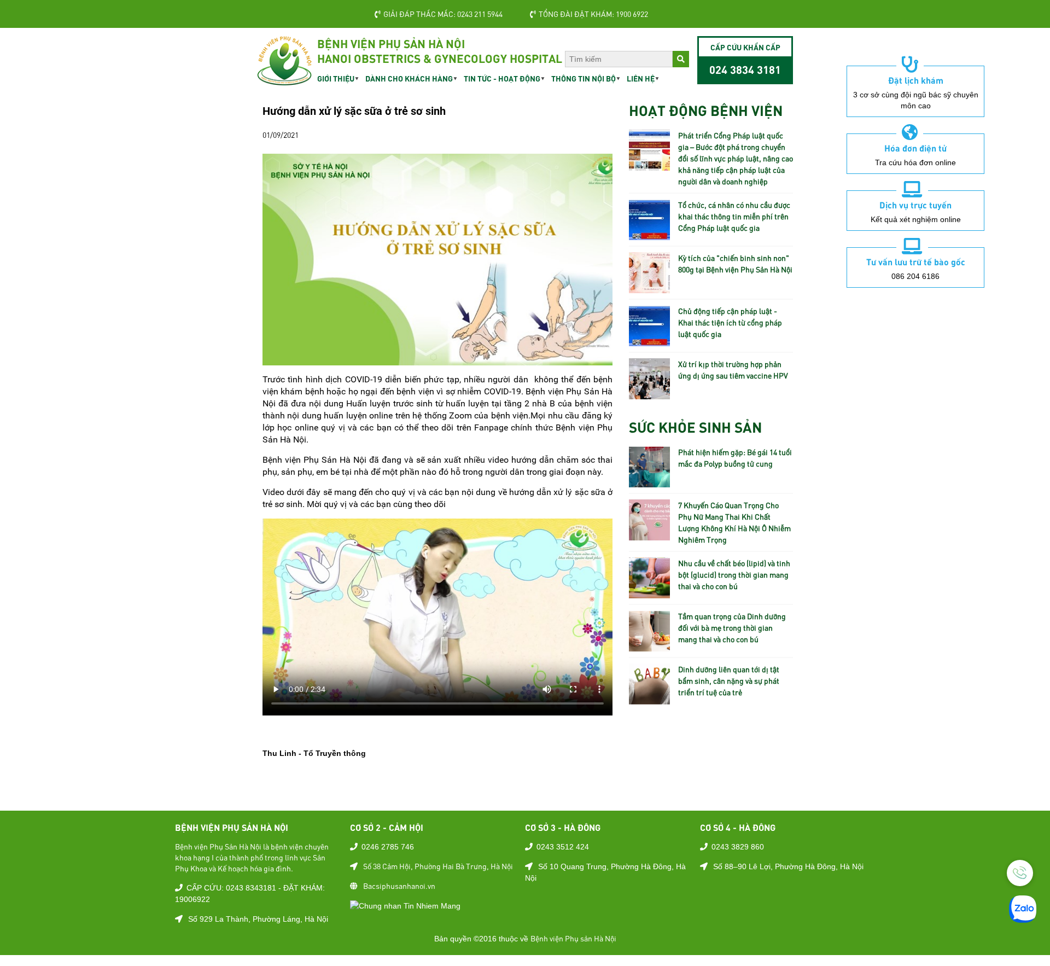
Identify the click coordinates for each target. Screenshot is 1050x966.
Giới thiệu (335, 78)
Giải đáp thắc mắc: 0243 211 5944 (443, 14)
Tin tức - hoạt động (502, 78)
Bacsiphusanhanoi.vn (399, 886)
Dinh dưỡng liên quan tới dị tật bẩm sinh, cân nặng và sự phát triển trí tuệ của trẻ (728, 680)
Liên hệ (641, 78)
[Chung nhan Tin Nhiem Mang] (405, 905)
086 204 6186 (915, 276)
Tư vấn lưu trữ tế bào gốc (915, 261)
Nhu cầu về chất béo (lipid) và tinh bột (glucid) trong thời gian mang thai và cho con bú (734, 574)
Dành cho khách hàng (409, 78)
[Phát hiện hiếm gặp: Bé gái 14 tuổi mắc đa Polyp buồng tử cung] (649, 481)
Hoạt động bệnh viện (706, 110)
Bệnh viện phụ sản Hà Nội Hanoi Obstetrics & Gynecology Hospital (439, 50)
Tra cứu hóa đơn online (915, 162)
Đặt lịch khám (915, 79)
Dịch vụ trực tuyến (915, 204)
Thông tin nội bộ (583, 78)
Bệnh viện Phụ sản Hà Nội (573, 938)
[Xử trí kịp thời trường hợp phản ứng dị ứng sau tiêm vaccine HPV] (649, 393)
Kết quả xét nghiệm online (916, 219)
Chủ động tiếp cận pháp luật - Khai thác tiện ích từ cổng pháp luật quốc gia (730, 322)
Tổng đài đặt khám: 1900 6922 (593, 14)
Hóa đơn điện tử (915, 147)
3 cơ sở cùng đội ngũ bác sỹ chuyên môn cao (915, 100)
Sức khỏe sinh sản (695, 426)
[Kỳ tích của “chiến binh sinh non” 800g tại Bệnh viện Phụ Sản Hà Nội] (649, 287)
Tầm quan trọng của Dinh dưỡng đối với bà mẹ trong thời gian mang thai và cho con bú (732, 627)
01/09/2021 (280, 134)
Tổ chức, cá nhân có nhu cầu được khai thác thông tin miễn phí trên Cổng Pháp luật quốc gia (734, 216)
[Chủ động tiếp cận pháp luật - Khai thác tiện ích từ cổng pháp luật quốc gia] (649, 340)
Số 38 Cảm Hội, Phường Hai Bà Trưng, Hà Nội (438, 866)
